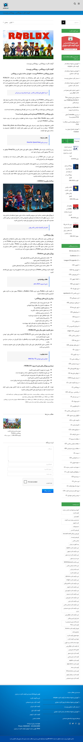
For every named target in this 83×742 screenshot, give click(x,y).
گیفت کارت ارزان (35, 706)
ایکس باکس (76, 540)
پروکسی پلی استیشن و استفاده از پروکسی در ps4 (68, 171)
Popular (76, 141)
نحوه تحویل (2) (74, 462)
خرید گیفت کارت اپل (73, 601)
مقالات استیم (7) (74, 439)
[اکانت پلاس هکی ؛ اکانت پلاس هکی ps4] (75, 187)
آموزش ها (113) (74, 270)
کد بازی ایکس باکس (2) (72, 411)
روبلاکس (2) (75, 387)
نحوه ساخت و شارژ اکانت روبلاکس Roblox (14, 432)
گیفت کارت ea (75, 667)
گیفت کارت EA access (72, 671)
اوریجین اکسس (75, 530)
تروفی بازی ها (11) (73, 373)
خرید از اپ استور (74, 558)
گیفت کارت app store (73, 663)
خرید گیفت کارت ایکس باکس (71, 604)
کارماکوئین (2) (74, 406)
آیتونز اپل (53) (74, 284)
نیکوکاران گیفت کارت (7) (71, 472)
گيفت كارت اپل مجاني (73, 656)
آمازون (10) (75, 265)
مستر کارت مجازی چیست (71, 78)
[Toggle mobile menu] (79, 4)
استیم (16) (75, 317)
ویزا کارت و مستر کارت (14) (71, 490)
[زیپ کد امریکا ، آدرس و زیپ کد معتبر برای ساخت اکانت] (75, 224)
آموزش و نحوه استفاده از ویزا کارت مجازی (72, 72)
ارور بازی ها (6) (74, 307)
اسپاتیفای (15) (74, 312)
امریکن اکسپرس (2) (73, 326)
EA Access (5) (74, 251)
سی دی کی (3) (74, 396)
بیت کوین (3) (75, 354)
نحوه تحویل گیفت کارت (73, 635)
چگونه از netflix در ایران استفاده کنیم (68, 210)
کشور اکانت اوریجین (73, 649)
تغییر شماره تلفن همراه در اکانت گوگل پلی (71, 91)
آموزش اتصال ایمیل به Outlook (72, 130)
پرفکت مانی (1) (74, 359)
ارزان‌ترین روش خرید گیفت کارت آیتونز (72, 521)
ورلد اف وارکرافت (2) (73, 486)
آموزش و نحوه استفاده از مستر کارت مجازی (72, 84)
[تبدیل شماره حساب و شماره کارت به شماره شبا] (75, 146)
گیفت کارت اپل (35, 710)
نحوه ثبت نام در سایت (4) (71, 467)
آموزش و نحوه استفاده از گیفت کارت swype (72, 65)
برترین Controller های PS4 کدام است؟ (72, 116)
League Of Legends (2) (71, 260)
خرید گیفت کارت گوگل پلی (72, 614)
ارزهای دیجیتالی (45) (73, 302)
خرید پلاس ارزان (74, 569)
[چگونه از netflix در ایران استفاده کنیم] (75, 205)
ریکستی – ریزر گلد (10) (72, 392)
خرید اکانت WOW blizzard (71, 562)
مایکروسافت (75, 632)
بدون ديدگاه (7, 435)
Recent (70, 141)
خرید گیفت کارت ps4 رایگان (71, 583)
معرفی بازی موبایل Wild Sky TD (37, 358)
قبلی (11, 22)
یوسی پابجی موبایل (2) (72, 495)
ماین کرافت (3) (74, 434)
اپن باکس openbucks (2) (71, 293)
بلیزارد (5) (76, 349)
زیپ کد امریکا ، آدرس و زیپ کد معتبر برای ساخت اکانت (68, 229)
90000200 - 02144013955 (31, 726)
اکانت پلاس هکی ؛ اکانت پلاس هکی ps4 (68, 192)
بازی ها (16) (75, 340)
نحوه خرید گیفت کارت (73, 639)
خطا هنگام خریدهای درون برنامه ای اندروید (71, 108)
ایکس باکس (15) (74, 335)
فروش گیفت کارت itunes (72, 628)
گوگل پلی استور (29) (73, 415)
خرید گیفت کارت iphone (72, 576)
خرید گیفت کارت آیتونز (73, 587)
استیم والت (76, 526)
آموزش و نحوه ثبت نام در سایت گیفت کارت (71, 511)
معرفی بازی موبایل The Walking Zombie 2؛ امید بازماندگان (71, 100)
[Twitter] (73, 723)
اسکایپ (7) (75, 321)
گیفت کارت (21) (74, 420)
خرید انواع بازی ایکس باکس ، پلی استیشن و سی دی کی (31, 92)
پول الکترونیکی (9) (73, 368)
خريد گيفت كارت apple (72, 547)
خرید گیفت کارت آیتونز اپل (72, 590)
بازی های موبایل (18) (72, 345)
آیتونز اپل (76, 516)
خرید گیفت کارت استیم (73, 594)
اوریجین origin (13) (73, 331)
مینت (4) (76, 453)
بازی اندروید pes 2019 (40, 283)
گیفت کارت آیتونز (35, 714)
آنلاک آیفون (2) (74, 279)
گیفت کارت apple (74, 660)
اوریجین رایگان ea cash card (71, 533)
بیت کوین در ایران (74, 544)
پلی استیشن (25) (74, 363)
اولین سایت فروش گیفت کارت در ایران (25, 728)
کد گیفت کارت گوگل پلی (72, 646)
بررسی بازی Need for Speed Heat (37, 142)
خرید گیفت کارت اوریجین (72, 597)
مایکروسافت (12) (74, 429)
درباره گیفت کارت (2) (72, 382)
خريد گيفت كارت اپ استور (72, 555)
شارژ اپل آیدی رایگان (73, 618)
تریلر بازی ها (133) (73, 378)
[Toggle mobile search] (75, 4)
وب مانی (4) (75, 481)
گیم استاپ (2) (74, 425)
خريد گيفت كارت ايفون (73, 551)
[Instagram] (70, 723)
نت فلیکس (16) (74, 458)
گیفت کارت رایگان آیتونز (72, 674)
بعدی (6, 22)
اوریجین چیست (75, 537)
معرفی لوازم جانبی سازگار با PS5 (71, 123)
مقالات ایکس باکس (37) (71, 443)
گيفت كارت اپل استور (73, 653)
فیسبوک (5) (75, 401)
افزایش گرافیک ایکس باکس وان (38, 227)
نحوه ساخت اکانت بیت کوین (72, 642)
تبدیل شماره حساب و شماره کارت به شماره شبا (67, 151)
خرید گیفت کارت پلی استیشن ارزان (71, 610)
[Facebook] (76, 723)
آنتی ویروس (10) (74, 274)
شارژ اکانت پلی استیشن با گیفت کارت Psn (72, 623)
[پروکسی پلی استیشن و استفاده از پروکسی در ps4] (75, 165)
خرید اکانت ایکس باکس (73, 565)
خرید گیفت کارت (74, 572)
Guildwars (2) (74, 255)
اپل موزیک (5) (74, 288)
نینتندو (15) (75, 476)
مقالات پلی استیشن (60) (71, 448)
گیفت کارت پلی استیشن (72, 678)
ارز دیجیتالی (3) (74, 298)
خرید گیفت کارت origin (72, 579)
